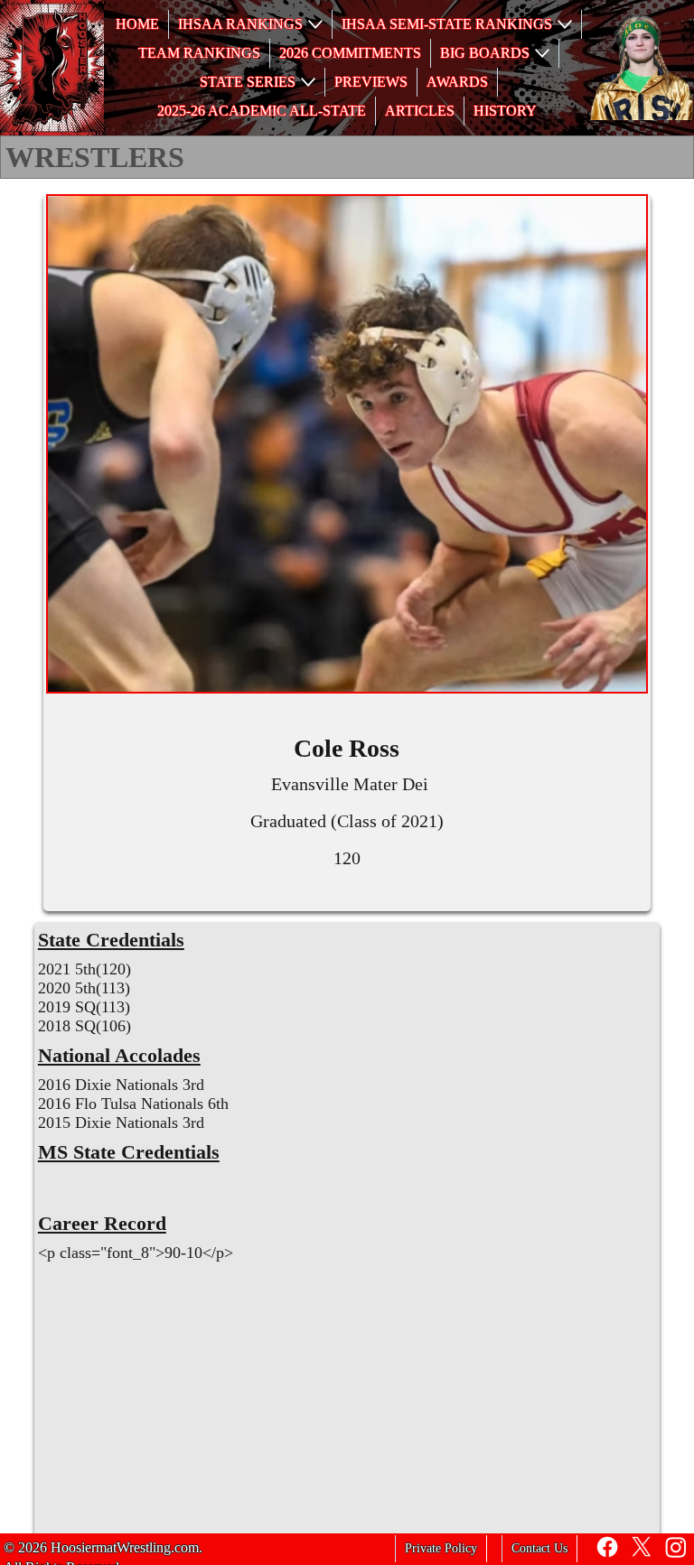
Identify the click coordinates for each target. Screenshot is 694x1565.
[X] (641, 1546)
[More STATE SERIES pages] (308, 82)
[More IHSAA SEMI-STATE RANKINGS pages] (565, 24)
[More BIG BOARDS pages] (542, 53)
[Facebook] (607, 1546)
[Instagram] (675, 1546)
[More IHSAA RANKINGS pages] (315, 24)
